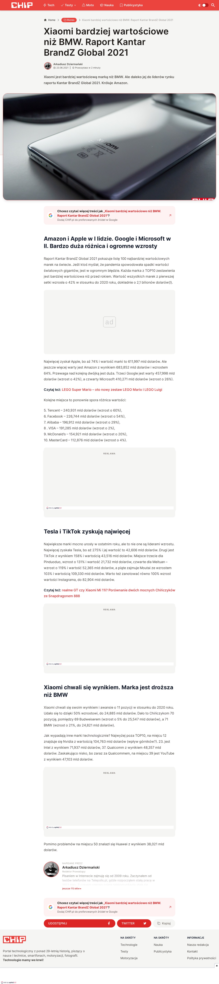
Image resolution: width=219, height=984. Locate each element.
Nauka (109, 5)
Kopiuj (166, 923)
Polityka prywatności (201, 958)
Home (51, 20)
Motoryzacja (129, 958)
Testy (69, 5)
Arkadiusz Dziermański (68, 64)
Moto (90, 5)
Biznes (70, 19)
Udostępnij (57, 923)
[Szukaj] (213, 5)
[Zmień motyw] (203, 5)
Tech (50, 5)
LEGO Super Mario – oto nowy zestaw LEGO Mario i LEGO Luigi (112, 390)
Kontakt (192, 951)
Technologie (128, 944)
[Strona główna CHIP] (21, 5)
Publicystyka (133, 5)
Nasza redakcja (198, 944)
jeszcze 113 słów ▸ (71, 888)
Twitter (127, 923)
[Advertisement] (109, 480)
